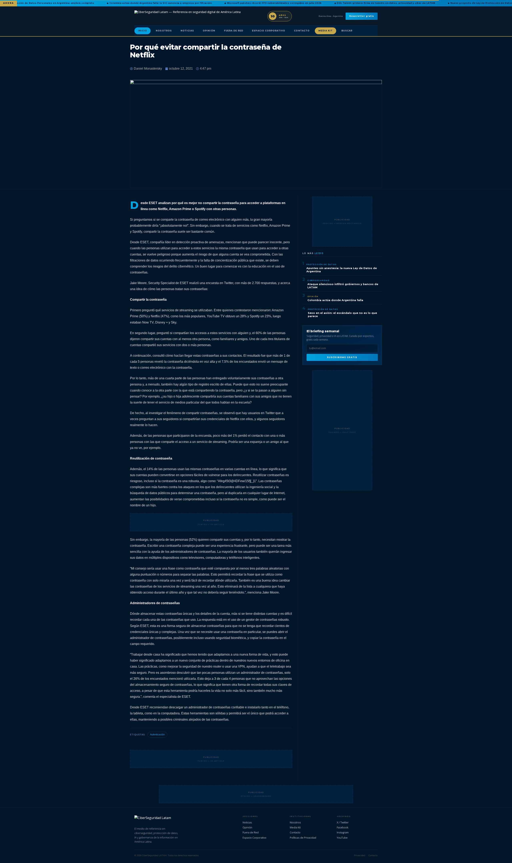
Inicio (142, 30)
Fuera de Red (233, 30)
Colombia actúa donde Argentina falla (335, 300)
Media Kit (325, 30)
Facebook (342, 827)
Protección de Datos (321, 264)
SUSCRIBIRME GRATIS (342, 357)
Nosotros (164, 30)
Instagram (343, 832)
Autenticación (157, 734)
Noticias (187, 30)
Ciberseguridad (318, 280)
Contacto (301, 30)
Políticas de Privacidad (303, 837)
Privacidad (359, 855)
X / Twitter (343, 822)
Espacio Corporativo (268, 30)
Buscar (346, 30)
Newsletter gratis (361, 16)
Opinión (209, 30)
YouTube (342, 837)
